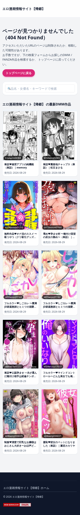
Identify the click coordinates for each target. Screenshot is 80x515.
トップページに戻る (19, 73)
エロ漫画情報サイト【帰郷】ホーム (26, 488)
